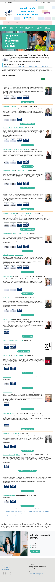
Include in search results (24, 508)
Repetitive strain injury (32, 66)
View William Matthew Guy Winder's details (27, 470)
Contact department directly (35, 574)
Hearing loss (6, 66)
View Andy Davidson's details (23, 351)
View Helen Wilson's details (27, 293)
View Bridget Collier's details (27, 272)
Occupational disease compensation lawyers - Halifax (15, 515)
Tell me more (35, 551)
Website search (5, 564)
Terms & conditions (6, 567)
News (6, 2)
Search (43, 2)
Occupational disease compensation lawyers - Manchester (39, 515)
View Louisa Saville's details (27, 209)
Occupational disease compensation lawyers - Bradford (38, 513)
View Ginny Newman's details (27, 429)
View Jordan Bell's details (27, 250)
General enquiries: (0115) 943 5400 (36, 573)
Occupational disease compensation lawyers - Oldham (16, 511)
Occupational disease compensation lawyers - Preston (16, 513)
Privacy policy (38, 0)
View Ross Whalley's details (27, 450)
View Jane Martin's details (27, 387)
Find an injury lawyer (5, 28)
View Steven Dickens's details (27, 102)
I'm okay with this (32, 0)
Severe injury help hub (39, 28)
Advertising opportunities (9, 3)
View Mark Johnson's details (27, 409)
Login (49, 2)
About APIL (10, 2)
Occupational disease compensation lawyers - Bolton (39, 511)
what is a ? (34, 508)
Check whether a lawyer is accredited (29, 28)
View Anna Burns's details (27, 336)
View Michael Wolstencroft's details (27, 123)
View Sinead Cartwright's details (27, 505)
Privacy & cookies (5, 569)
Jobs (16, 3)
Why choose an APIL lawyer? (14, 28)
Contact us (21, 3)
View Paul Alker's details (27, 372)
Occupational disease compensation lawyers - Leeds (27, 518)
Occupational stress (20, 66)
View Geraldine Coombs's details (27, 187)
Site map (4, 570)
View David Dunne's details (27, 166)
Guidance (21, 27)
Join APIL (47, 13)
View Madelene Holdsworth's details (27, 229)
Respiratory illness (44, 66)
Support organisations (47, 28)
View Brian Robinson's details (27, 314)
